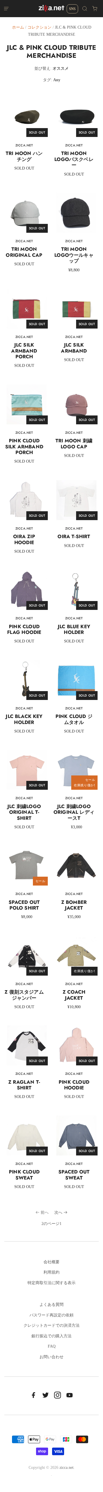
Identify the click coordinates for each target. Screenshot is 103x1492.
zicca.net (67, 1467)
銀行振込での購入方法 (51, 1336)
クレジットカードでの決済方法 (51, 1325)
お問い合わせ (51, 1357)
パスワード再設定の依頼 (51, 1315)
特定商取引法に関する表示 (51, 1283)
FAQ (52, 1346)
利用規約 (51, 1272)
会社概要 (51, 1262)
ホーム (18, 27)
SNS (72, 9)
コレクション (39, 27)
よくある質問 (51, 1304)
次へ (58, 1212)
